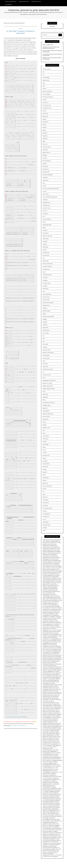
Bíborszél (45, 138)
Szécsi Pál (45, 497)
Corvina (44, 191)
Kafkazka (45, 308)
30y (43, 71)
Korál (44, 361)
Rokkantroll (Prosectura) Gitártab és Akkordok (52, 58)
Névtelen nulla (46, 427)
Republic (45, 472)
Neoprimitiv (45, 419)
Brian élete (45, 166)
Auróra (44, 110)
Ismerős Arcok (46, 297)
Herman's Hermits (47, 266)
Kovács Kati (45, 366)
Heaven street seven (48, 263)
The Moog (45, 505)
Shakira (44, 480)
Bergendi (45, 133)
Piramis (44, 458)
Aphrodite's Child (47, 108)
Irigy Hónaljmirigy (47, 294)
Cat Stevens (45, 180)
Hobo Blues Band (47, 274)
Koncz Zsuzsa (46, 358)
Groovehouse (46, 255)
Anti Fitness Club (47, 105)
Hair (44, 258)
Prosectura (45, 466)
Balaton (44, 119)
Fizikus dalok (46, 238)
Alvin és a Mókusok (47, 91)
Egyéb (44, 227)
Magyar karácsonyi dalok (49, 388)
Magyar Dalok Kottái (24, 1)
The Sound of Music (47, 508)
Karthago (45, 322)
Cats (44, 183)
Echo (44, 216)
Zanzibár (45, 527)
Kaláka (44, 313)
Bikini (44, 141)
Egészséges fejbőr (47, 224)
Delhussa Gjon (46, 205)
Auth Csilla (45, 113)
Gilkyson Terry (46, 252)
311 (43, 74)
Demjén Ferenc (46, 208)
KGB (44, 338)
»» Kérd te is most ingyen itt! (19, 725)
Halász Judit (45, 260)
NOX (44, 430)
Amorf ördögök (46, 94)
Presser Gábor (46, 463)
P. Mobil (45, 452)
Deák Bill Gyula (46, 202)
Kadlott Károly (46, 305)
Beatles (44, 124)
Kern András (46, 333)
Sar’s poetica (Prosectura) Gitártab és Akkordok (52, 54)
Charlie (44, 185)
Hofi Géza (45, 277)
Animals (44, 99)
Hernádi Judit (46, 269)
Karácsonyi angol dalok (48, 316)
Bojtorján (45, 155)
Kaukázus (45, 324)
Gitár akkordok (8, 4)
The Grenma (46, 502)
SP (43, 491)
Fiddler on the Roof (47, 235)
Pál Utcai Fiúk (46, 455)
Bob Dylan (45, 149)
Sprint (44, 494)
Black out (45, 144)
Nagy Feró (45, 408)
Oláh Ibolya (45, 438)
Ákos (44, 83)
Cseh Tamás (46, 194)
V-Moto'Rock (46, 516)
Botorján (45, 163)
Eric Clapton (46, 233)
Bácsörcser (45, 116)
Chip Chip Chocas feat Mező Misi (51, 188)
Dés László (45, 213)
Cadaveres (45, 177)
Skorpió (44, 488)
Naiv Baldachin (46, 411)
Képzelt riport (46, 330)
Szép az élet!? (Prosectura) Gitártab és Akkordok (52, 51)
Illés (43, 291)
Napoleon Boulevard (48, 413)
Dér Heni (45, 210)
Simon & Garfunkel (47, 486)
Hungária (45, 285)
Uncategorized (46, 513)
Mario (44, 391)
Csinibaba (45, 199)
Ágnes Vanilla (46, 80)
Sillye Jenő (45, 483)
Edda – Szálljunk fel (48, 44)
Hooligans (45, 280)
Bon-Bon (45, 158)
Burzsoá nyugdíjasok (48, 174)
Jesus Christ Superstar (48, 302)
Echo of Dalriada (47, 219)
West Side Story (46, 525)
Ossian (20, 28)
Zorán (44, 530)
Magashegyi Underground (49, 380)
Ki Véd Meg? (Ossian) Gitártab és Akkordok (20, 32)
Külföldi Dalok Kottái (36, 1)
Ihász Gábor (45, 288)
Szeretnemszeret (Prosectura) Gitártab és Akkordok (51, 47)
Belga (44, 130)
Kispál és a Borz (46, 349)
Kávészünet (45, 327)
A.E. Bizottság (46, 77)
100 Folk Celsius (46, 69)
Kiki (43, 341)
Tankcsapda (46, 499)
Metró (44, 399)
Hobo (44, 272)
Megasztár (45, 397)
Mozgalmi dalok (46, 405)
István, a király (46, 299)
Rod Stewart (46, 477)
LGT (43, 372)
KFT (43, 336)
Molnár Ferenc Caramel (48, 402)
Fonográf (45, 241)
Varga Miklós (46, 522)
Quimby (45, 469)
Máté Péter (45, 394)
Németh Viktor (46, 416)
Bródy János (46, 169)
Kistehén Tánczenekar (48, 352)
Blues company (46, 147)
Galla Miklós (45, 247)
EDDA (44, 222)
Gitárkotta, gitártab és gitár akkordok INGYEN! (33, 10)
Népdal (44, 425)
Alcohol (44, 88)
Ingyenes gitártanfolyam (10, 1)
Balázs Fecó (46, 121)
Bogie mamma (46, 152)
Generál (44, 249)
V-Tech (44, 519)
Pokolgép (45, 461)
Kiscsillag (45, 347)
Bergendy (45, 135)
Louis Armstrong (47, 374)
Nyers (44, 433)
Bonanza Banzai (47, 160)
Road (44, 474)
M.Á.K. (44, 377)
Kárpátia (45, 319)
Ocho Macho (46, 436)
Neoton (44, 422)
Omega (44, 441)
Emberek (45, 230)
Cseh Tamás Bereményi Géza (50, 197)
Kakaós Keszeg (46, 310)
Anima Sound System (48, 96)
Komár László (46, 355)
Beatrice (45, 127)
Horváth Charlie (46, 283)
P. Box (44, 449)
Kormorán (45, 363)
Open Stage (46, 444)
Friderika (45, 244)
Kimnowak (45, 344)
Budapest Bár (46, 172)
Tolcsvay (45, 511)
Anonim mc (45, 102)
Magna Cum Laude (47, 383)
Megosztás (52, 26)
